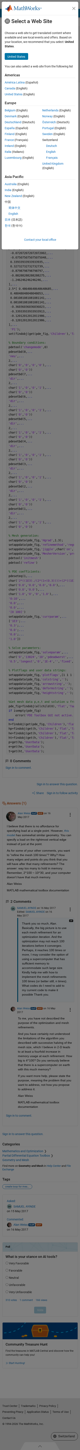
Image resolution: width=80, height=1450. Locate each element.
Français (52, 157)
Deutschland (13, 122)
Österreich (49, 122)
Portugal (48, 128)
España (10, 128)
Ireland (9, 146)
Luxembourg (13, 157)
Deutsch (51, 146)
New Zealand (13, 196)
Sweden (47, 134)
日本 (8, 219)
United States (13, 94)
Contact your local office (40, 239)
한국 (8, 225)
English (51, 151)
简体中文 (14, 207)
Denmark (11, 116)
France (9, 140)
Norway (47, 116)
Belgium (10, 110)
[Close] (74, 8)
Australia (11, 184)
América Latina (15, 82)
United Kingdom (52, 163)
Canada (10, 88)
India (8, 190)
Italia (8, 151)
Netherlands (50, 110)
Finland (10, 134)
